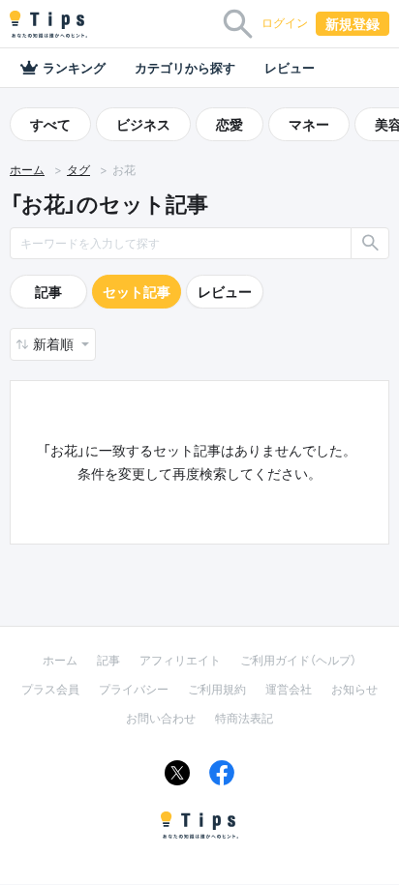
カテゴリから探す (185, 67)
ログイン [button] (284, 22)
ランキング (74, 67)
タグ (78, 169)
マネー (309, 124)
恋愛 (229, 124)
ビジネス (143, 124)
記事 (48, 291)
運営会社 (288, 689)
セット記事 (136, 291)
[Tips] (48, 24)
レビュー (289, 67)
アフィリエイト (180, 660)
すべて (50, 124)
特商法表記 (244, 718)
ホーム (27, 169)
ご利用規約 (217, 689)
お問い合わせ (161, 718)
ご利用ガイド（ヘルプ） (298, 660)
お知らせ (354, 689)
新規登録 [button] (352, 23)
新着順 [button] (55, 344)
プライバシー (134, 689)
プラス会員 (50, 689)
